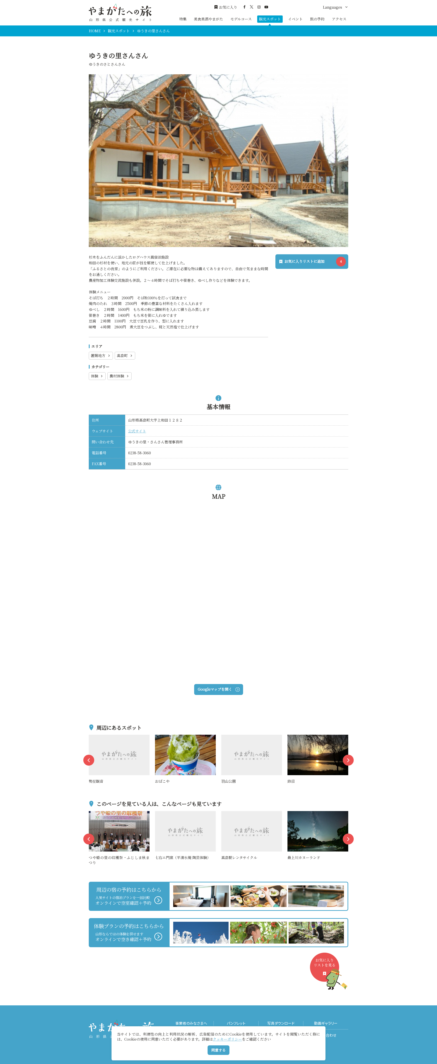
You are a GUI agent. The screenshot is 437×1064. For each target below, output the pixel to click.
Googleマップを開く (215, 689)
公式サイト (137, 431)
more (93, 737)
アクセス (339, 19)
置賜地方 (98, 355)
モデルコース (241, 19)
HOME (95, 31)
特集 (183, 19)
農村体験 (116, 376)
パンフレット (236, 1023)
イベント (295, 19)
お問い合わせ (325, 1035)
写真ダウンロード (281, 1023)
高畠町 (122, 355)
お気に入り (228, 7)
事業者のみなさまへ (191, 1023)
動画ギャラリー (326, 1023)
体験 (94, 376)
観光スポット (270, 19)
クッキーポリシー (227, 1039)
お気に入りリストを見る (324, 962)
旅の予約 (317, 19)
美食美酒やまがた (208, 19)
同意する (218, 1050)
